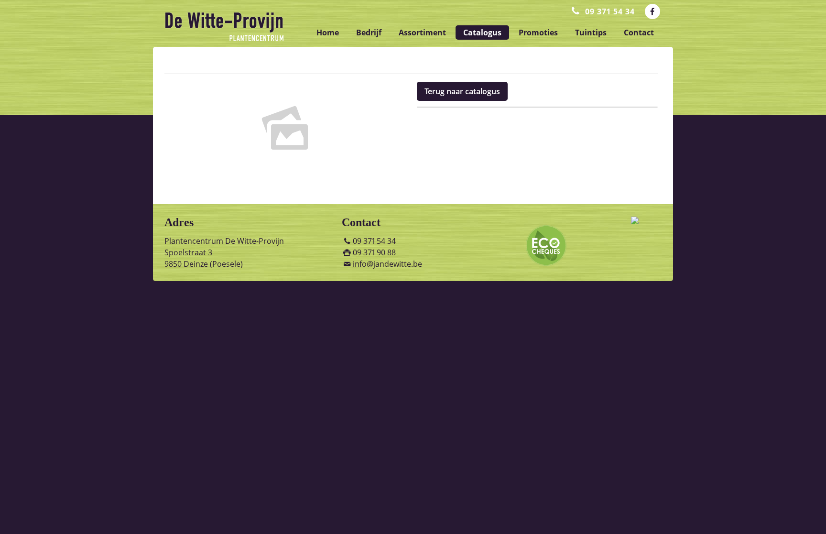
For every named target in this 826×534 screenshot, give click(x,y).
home (327, 32)
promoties (538, 32)
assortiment (422, 32)
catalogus (482, 32)
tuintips (591, 32)
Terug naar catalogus (462, 91)
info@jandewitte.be (387, 264)
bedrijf (368, 32)
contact (639, 32)
